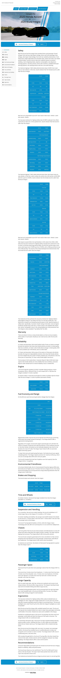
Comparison (6, 49)
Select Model (23, 8)
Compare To (32, 8)
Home (16, 8)
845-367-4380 (57, 3)
